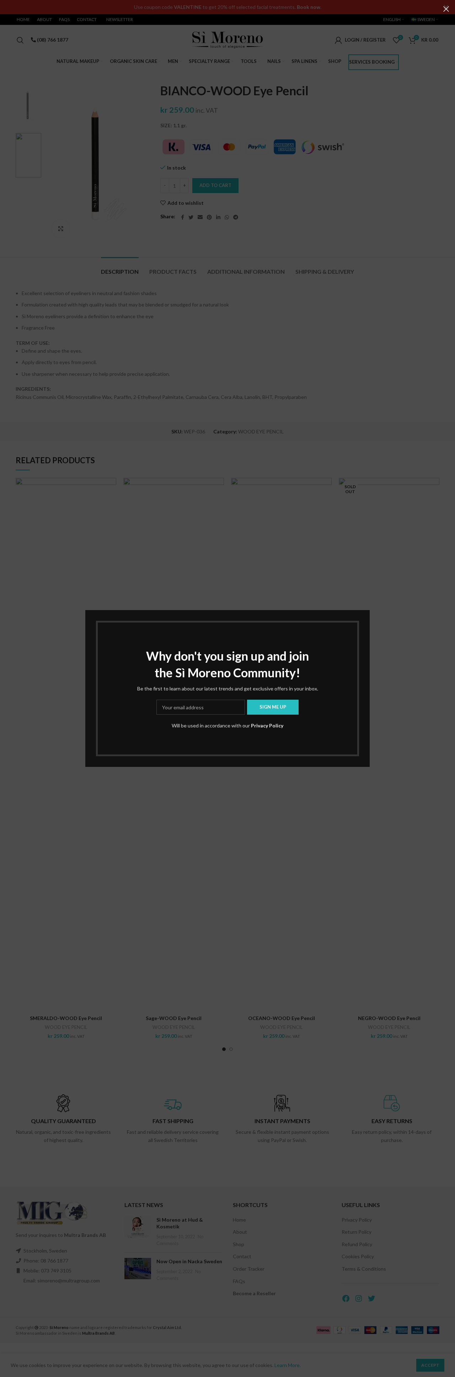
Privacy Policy (267, 725)
